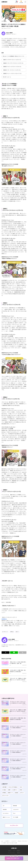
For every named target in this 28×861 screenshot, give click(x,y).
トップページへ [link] (14, 825)
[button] (14, 13)
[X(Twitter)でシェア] (6, 652)
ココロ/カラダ (13, 841)
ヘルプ (14, 850)
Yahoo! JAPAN (14, 855)
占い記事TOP (7, 841)
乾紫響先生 (4, 619)
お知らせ (9, 850)
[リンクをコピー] (22, 652)
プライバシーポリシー (12, 853)
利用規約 (18, 850)
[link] (4, 1)
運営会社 (18, 853)
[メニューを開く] (25, 2)
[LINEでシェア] (14, 652)
